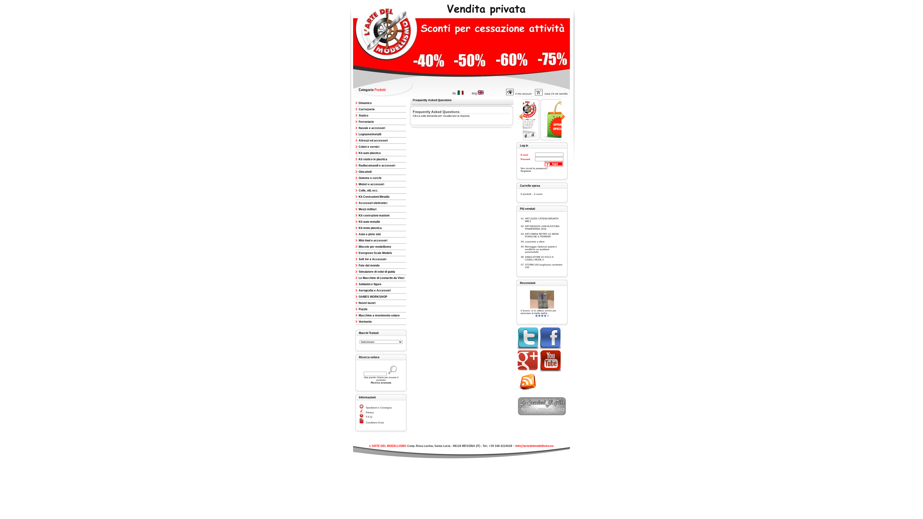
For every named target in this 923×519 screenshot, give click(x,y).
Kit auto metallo (369, 221)
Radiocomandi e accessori (377, 165)
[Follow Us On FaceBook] (550, 349)
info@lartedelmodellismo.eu (534, 446)
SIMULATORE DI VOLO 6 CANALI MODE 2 (539, 258)
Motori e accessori (371, 184)
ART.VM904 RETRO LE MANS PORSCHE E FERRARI (542, 235)
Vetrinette (365, 321)
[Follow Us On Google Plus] (527, 372)
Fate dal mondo (369, 265)
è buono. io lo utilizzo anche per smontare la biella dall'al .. (538, 312)
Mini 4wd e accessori (373, 240)
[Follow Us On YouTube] (550, 372)
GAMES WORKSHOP (373, 296)
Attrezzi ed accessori (373, 140)
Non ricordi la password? (534, 168)
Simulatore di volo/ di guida (377, 271)
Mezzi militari (367, 209)
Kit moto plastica (370, 228)
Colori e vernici (369, 146)
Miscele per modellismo (375, 246)
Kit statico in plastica (373, 159)
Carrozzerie (367, 109)
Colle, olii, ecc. (368, 190)
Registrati (526, 171)
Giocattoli (365, 171)
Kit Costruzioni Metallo (374, 196)
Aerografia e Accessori (375, 290)
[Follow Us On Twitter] (527, 349)
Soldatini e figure (370, 284)
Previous (521, 116)
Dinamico (365, 103)
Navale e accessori (372, 128)
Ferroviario (366, 122)
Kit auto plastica (370, 153)
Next (563, 116)
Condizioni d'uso (375, 422)
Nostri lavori (367, 303)
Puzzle (363, 309)
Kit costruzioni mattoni (374, 215)
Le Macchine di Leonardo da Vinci (381, 278)
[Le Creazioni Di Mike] (542, 414)
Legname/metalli (370, 134)
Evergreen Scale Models (375, 253)
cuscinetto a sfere (535, 241)
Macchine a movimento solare (379, 315)
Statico (363, 115)
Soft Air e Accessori (372, 259)
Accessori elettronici (373, 203)
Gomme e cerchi (370, 178)
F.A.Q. (369, 416)
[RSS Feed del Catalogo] (529, 391)
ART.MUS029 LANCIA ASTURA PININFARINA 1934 (542, 227)
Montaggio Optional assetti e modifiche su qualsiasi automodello (541, 249)
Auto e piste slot (370, 234)
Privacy (370, 412)
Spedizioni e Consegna (379, 407)
